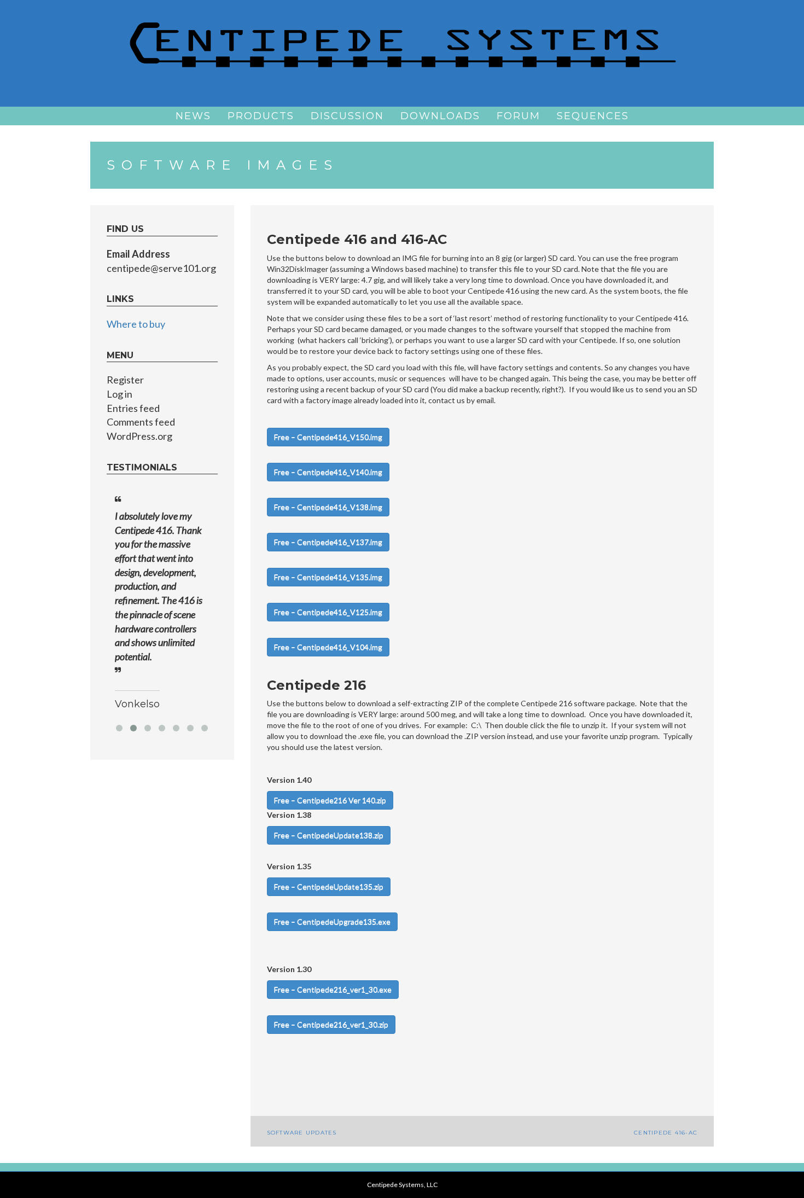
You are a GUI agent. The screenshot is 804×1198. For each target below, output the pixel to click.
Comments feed (141, 422)
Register (125, 380)
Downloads (440, 116)
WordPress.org (139, 436)
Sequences (593, 116)
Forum (518, 116)
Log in (119, 394)
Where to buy (136, 324)
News (193, 116)
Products (261, 116)
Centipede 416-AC (665, 1132)
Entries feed (133, 408)
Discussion (347, 116)
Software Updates (302, 1132)
